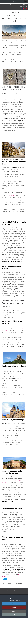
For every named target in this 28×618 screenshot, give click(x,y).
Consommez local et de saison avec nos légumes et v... (9, 583)
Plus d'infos (14, 614)
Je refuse (14, 607)
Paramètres (14, 611)
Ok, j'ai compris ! (14, 604)
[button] (25, 1)
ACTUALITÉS (16, 4)
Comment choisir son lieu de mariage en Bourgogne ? (21, 583)
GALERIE (9, 4)
